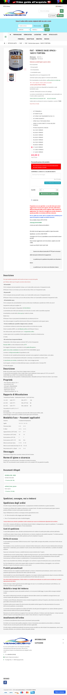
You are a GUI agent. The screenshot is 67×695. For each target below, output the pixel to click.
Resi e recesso (59, 692)
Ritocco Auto (53, 34)
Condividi (35, 200)
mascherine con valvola (10, 360)
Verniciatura (28, 34)
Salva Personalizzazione (52, 182)
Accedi (52, 15)
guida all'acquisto (31, 347)
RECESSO (46, 39)
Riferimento (33, 57)
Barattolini (30, 39)
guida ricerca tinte (7, 350)
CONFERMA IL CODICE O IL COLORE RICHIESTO (43, 171)
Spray (45, 34)
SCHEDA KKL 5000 (10, 475)
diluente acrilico (23, 329)
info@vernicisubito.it (14, 352)
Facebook (5, 682)
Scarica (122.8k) (10, 491)
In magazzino (33, 58)
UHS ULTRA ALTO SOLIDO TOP (38, 98)
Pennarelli (21, 39)
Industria (39, 39)
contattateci (16, 350)
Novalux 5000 (6, 344)
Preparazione (17, 34)
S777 (25, 344)
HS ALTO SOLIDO (51, 98)
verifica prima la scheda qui (53, 80)
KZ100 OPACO (26, 308)
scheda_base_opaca (10, 486)
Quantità (33, 190)
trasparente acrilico (29, 331)
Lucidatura (37, 34)
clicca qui (20, 313)
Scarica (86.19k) (10, 480)
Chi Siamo (7, 6)
